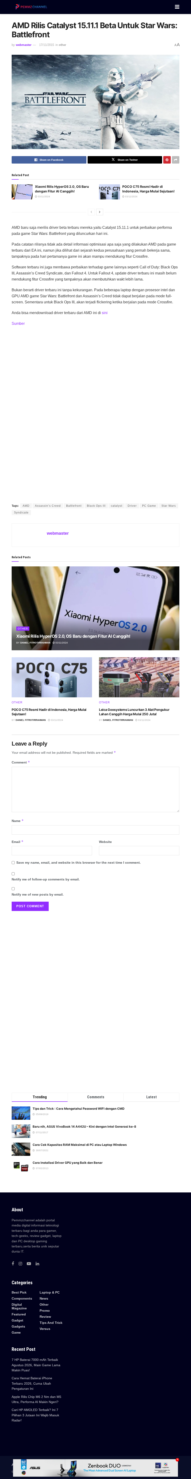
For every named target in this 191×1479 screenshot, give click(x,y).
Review (45, 1316)
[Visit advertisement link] (95, 415)
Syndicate (21, 512)
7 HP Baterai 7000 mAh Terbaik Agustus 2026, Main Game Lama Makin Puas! (36, 1365)
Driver (132, 505)
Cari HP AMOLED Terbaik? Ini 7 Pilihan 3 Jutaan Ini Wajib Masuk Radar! (35, 1415)
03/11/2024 (43, 196)
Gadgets (18, 1326)
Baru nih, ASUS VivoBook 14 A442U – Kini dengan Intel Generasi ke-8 (84, 1126)
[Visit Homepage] (30, 7)
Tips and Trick (51, 1323)
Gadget (17, 1320)
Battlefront (74, 505)
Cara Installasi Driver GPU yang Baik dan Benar (67, 1162)
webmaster (23, 45)
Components (22, 1298)
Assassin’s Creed (48, 505)
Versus (45, 1329)
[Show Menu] (177, 7)
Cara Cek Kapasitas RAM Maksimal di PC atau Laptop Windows (80, 1145)
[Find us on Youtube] (29, 1264)
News (44, 1298)
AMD (26, 505)
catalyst (116, 505)
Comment (21, 762)
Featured (19, 1314)
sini (105, 313)
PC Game (149, 505)
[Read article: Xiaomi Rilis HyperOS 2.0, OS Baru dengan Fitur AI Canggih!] (22, 191)
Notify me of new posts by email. (38, 894)
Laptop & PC (50, 1292)
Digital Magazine (19, 1306)
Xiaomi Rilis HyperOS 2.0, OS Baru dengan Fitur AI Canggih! (73, 636)
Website (105, 842)
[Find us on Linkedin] (37, 1264)
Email (18, 841)
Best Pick (19, 1292)
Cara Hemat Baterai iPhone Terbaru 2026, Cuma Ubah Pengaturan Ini (32, 1383)
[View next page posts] (99, 212)
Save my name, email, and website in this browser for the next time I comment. (78, 862)
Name (18, 820)
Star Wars (168, 505)
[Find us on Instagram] (20, 1264)
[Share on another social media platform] (175, 160)
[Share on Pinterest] (167, 160)
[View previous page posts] (91, 212)
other (62, 45)
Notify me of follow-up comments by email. (46, 879)
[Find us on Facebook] (13, 1264)
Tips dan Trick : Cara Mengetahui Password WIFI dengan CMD (78, 1108)
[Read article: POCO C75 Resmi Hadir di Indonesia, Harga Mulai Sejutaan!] (109, 191)
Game (16, 1332)
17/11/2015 (46, 45)
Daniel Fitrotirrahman (35, 642)
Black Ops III (96, 505)
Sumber (18, 323)
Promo (45, 1310)
